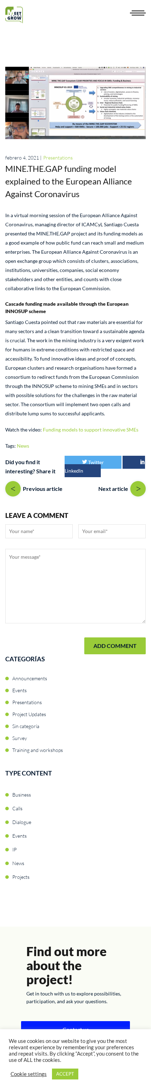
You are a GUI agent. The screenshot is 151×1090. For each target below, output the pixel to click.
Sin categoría (25, 726)
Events (19, 690)
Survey (19, 738)
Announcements (29, 678)
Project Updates (29, 714)
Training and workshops (37, 750)
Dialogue (21, 822)
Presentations (58, 158)
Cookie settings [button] (29, 1074)
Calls (17, 808)
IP (14, 849)
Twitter (95, 462)
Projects (20, 877)
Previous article (43, 488)
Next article (113, 488)
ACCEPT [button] (65, 1074)
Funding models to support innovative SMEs (90, 430)
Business (21, 795)
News (23, 446)
